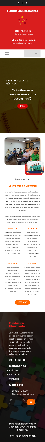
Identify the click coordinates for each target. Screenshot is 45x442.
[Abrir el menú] (7, 53)
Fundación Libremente (22, 11)
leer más (22, 302)
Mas (22, 106)
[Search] (30, 402)
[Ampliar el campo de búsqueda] (35, 53)
